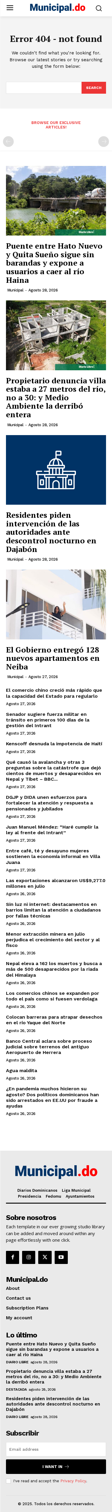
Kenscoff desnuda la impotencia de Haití (54, 743)
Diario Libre (17, 1362)
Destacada (16, 1389)
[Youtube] (61, 1257)
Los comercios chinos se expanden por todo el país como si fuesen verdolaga (52, 996)
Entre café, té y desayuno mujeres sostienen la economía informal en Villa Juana (53, 856)
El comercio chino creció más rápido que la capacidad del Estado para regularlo (54, 693)
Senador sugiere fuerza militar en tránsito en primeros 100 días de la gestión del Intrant (47, 719)
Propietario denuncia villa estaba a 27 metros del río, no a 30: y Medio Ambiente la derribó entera (56, 397)
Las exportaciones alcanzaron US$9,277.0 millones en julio (55, 883)
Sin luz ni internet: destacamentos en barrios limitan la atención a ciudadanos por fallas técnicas (53, 909)
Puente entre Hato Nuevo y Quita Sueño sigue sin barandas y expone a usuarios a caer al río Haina (54, 263)
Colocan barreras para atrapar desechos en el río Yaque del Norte (54, 1019)
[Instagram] (28, 1257)
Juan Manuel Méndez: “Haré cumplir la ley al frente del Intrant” (52, 829)
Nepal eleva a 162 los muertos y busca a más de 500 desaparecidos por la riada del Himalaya (54, 969)
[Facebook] (12, 1257)
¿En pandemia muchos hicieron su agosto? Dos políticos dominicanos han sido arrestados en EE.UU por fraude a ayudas (52, 1097)
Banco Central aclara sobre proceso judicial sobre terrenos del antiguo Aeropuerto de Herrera (49, 1046)
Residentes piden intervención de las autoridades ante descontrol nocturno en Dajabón (51, 532)
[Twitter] (44, 1257)
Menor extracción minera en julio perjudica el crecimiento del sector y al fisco (53, 939)
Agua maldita (21, 1070)
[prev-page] (8, 141)
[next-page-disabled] (103, 141)
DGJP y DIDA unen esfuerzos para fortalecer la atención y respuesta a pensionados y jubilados (49, 802)
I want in (52, 1466)
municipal (15, 290)
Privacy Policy (73, 1481)
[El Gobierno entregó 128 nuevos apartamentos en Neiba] (56, 604)
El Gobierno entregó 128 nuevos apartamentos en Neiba (53, 658)
